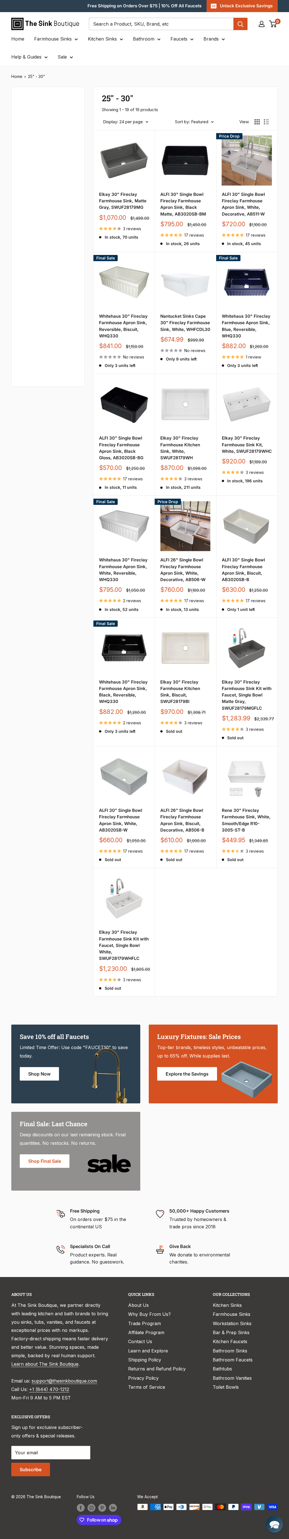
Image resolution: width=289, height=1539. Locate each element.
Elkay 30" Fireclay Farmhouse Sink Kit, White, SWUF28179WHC (247, 444)
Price (24, 113)
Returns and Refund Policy (157, 1369)
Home (17, 39)
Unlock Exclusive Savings (246, 5)
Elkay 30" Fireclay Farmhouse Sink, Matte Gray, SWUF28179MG (122, 201)
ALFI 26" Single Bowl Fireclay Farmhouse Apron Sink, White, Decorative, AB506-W (182, 569)
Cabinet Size (32, 234)
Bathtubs (222, 1369)
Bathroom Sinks (230, 1351)
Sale (62, 57)
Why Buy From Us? (149, 1314)
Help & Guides (26, 57)
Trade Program (144, 1323)
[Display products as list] (266, 121)
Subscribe (30, 1469)
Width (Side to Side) (40, 150)
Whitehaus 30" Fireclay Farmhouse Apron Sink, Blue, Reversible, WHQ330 (246, 326)
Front (24, 328)
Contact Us (140, 1341)
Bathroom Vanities (232, 1378)
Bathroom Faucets (233, 1360)
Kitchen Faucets (230, 1341)
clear (69, 149)
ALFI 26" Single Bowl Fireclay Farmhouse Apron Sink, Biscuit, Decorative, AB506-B (182, 820)
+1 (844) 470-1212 (49, 1389)
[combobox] (161, 24)
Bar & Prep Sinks (231, 1332)
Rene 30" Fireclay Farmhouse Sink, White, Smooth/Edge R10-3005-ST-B (246, 820)
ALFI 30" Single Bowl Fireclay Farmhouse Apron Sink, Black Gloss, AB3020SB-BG (121, 447)
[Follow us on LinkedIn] (113, 1507)
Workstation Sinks (232, 1323)
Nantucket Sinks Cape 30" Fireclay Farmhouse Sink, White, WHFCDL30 (185, 322)
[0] (273, 24)
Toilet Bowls (226, 1387)
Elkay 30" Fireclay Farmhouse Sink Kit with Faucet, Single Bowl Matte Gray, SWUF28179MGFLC (247, 695)
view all (66, 95)
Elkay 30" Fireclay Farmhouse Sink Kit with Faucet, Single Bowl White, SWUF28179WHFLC (124, 945)
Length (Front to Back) (36, 174)
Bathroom (143, 39)
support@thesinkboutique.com (64, 1381)
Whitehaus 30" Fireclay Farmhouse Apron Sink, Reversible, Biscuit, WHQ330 (123, 326)
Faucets (178, 39)
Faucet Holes (33, 366)
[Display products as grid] (257, 121)
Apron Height (33, 196)
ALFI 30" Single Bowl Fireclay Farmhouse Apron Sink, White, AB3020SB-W (120, 820)
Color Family (32, 132)
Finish (25, 309)
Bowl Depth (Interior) (41, 215)
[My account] (261, 24)
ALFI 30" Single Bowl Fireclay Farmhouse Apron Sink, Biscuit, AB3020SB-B (243, 569)
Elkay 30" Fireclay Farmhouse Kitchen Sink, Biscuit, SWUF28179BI (180, 691)
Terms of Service (146, 1387)
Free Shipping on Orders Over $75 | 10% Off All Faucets (144, 5)
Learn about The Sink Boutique (44, 1364)
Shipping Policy (144, 1360)
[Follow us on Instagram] (91, 1507)
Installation (31, 291)
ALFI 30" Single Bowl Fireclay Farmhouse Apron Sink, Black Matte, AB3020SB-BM (183, 204)
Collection (30, 347)
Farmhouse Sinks (53, 39)
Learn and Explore (148, 1351)
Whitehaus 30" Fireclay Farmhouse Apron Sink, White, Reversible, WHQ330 (123, 569)
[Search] (240, 24)
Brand (25, 253)
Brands (211, 39)
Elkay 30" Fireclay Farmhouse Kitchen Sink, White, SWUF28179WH (180, 447)
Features (28, 272)
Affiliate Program (146, 1332)
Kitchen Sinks (102, 39)
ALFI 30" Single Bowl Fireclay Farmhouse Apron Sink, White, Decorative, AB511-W (243, 204)
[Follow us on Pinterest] (102, 1507)
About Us (138, 1305)
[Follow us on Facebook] (81, 1507)
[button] (274, 1524)
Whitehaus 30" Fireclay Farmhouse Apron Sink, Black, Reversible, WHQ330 (123, 691)
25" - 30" (36, 76)
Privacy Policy (143, 1378)
